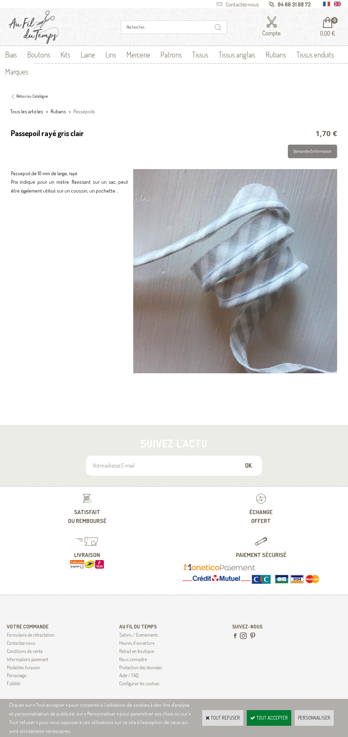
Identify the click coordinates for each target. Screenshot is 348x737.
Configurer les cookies (139, 683)
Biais (11, 54)
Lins (110, 54)
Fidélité (13, 683)
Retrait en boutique (136, 651)
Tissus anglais (237, 54)
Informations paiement (27, 659)
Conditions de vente (24, 651)
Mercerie (138, 54)
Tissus (200, 54)
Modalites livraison (23, 667)
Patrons (171, 54)
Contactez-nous (21, 643)
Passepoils (84, 111)
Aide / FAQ (129, 675)
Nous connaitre (133, 659)
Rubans (275, 54)
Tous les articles (26, 111)
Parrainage (16, 675)
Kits (65, 54)
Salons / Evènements (138, 635)
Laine (88, 54)
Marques (16, 71)
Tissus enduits (315, 54)
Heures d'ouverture (136, 643)
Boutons (38, 54)
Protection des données (140, 667)
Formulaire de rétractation (30, 635)
